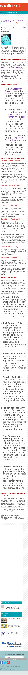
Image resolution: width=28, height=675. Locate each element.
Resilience (4, 75)
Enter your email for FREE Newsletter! (14, 654)
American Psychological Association (13, 67)
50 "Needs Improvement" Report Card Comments (13, 633)
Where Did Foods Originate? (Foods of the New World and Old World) (14, 627)
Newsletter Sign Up (12, 12)
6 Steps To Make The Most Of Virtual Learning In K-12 (9, 670)
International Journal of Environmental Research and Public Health (15, 116)
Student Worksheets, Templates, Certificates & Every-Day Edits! (13, 607)
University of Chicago (13, 90)
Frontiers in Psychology (14, 139)
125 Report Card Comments (13, 618)
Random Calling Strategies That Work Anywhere (9, 669)
